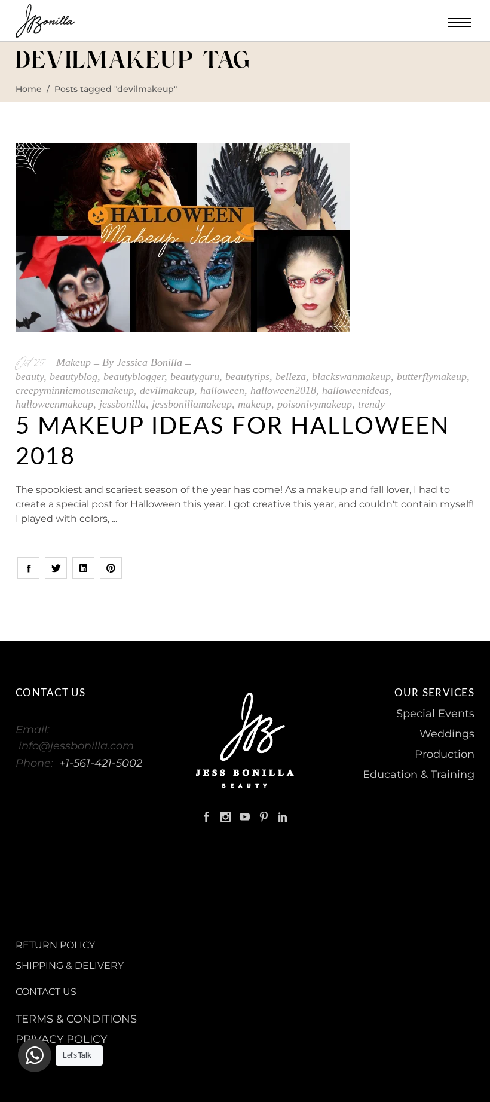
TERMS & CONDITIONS (76, 1019)
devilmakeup (167, 390)
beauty (30, 376)
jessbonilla (122, 404)
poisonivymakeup (314, 404)
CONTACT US (46, 991)
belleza (290, 376)
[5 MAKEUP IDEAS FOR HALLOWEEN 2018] (183, 237)
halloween (222, 390)
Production (444, 754)
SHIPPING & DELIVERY (70, 965)
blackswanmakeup (351, 376)
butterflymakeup (432, 376)
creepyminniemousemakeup (75, 390)
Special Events (435, 713)
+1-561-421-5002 (100, 763)
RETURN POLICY (55, 945)
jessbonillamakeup (192, 404)
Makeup (73, 362)
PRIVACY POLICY (61, 1039)
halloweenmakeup (54, 404)
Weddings (446, 733)
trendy (371, 404)
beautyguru (194, 376)
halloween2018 (283, 390)
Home (29, 89)
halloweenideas (355, 390)
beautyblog (73, 376)
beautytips (247, 376)
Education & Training (418, 774)
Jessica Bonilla (149, 362)
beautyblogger (133, 376)
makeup (254, 404)
